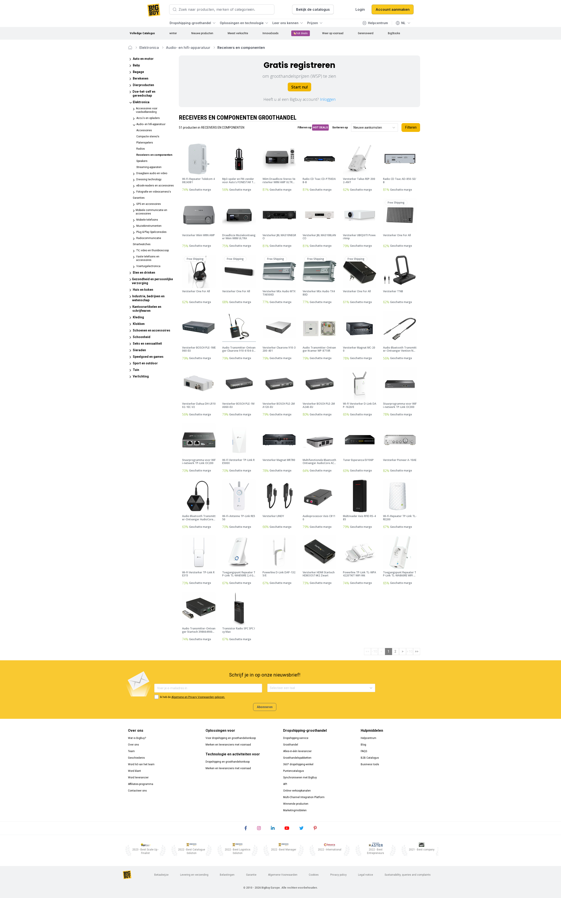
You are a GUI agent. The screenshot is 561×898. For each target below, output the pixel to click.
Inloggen (328, 99)
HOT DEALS (320, 127)
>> (416, 651)
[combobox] (353, 127)
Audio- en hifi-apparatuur (188, 47)
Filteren (411, 127)
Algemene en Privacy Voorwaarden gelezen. (198, 697)
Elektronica (149, 47)
